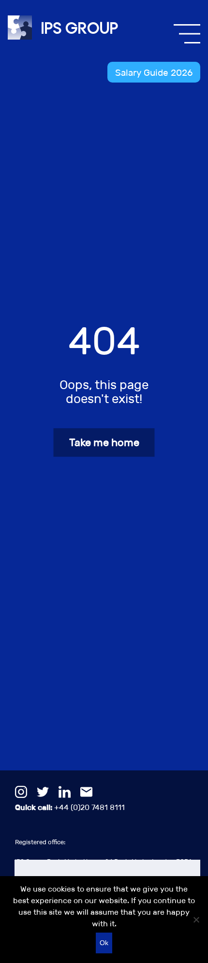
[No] (196, 919)
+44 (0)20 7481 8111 (70, 807)
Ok (104, 943)
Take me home (104, 442)
